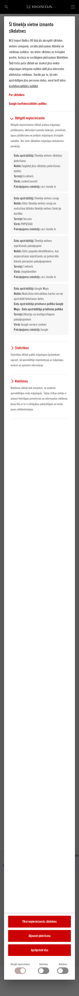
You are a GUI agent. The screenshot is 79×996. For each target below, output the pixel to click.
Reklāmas (63, 964)
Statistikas (43, 964)
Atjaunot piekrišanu (39, 935)
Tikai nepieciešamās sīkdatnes (39, 921)
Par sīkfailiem (17, 95)
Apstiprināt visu (39, 950)
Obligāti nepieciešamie (20, 964)
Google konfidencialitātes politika (28, 103)
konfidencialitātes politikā (23, 86)
